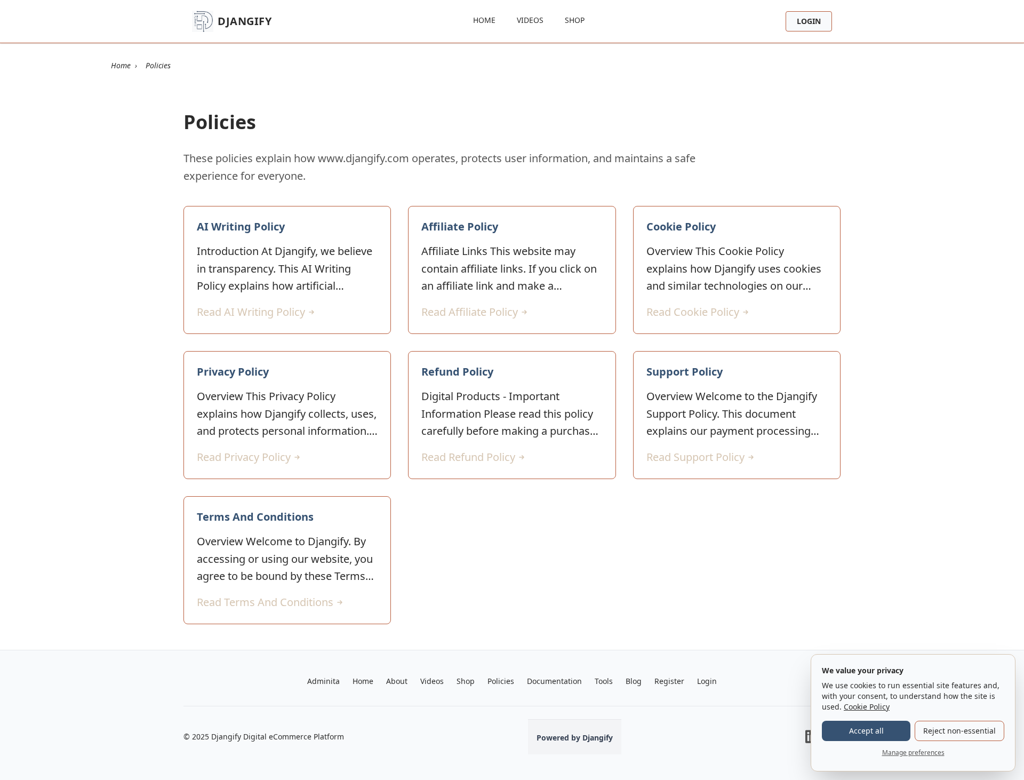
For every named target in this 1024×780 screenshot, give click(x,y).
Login (809, 21)
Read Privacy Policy (244, 457)
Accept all (866, 731)
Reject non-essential (959, 731)
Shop (575, 20)
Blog (634, 681)
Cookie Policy (867, 707)
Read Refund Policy (468, 457)
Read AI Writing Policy (251, 312)
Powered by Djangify (575, 738)
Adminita (323, 681)
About (396, 681)
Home (484, 20)
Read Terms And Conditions (265, 602)
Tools (604, 681)
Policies (500, 681)
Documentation (554, 681)
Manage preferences (913, 752)
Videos (530, 20)
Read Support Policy (695, 457)
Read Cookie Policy (692, 312)
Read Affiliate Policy (469, 312)
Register (669, 681)
